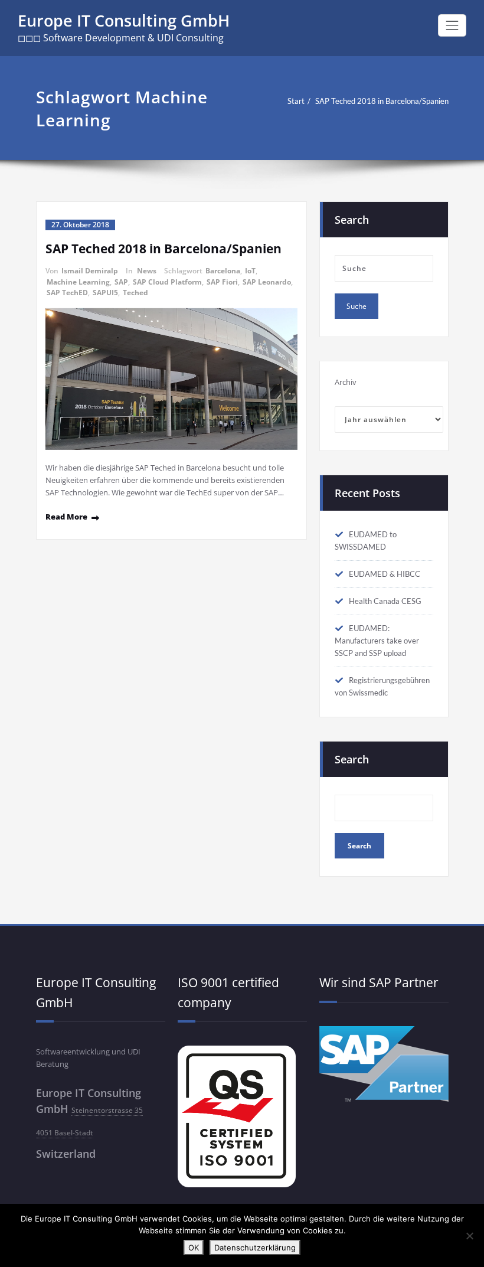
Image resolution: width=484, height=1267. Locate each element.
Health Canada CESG (385, 601)
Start (296, 101)
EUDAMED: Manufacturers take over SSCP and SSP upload (377, 640)
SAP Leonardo (267, 282)
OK (193, 1247)
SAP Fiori (222, 282)
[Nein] (469, 1236)
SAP (121, 282)
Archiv (346, 382)
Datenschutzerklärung (255, 1247)
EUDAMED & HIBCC (384, 574)
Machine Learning (78, 282)
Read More (66, 516)
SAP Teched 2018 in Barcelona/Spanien (382, 101)
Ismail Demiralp (89, 271)
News (146, 271)
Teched (135, 293)
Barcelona (222, 271)
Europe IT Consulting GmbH (124, 20)
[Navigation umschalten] (452, 25)
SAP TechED (67, 293)
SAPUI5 (105, 293)
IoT (250, 271)
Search (352, 759)
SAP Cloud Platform (167, 282)
